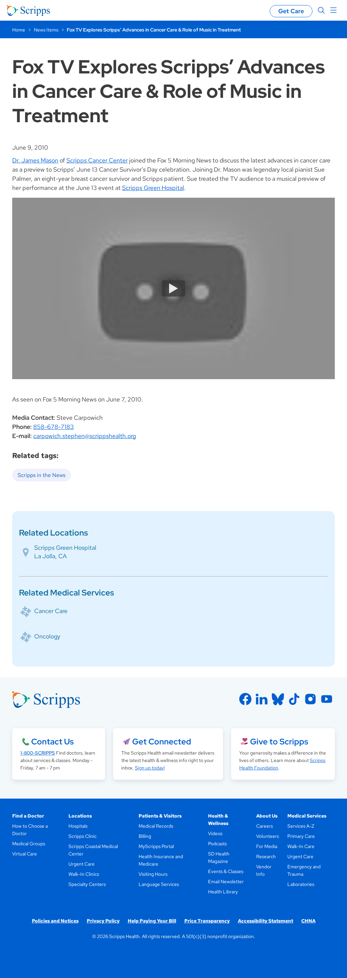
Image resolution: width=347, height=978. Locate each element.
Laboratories (300, 884)
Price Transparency (207, 921)
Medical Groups (28, 844)
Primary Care (301, 836)
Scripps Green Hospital (153, 188)
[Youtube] (327, 699)
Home (18, 30)
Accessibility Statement (265, 921)
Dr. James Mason (35, 160)
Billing (145, 836)
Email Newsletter (226, 881)
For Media (266, 846)
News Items (46, 30)
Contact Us (52, 741)
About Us (267, 816)
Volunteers (267, 836)
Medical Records (156, 826)
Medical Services (306, 816)
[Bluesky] (278, 699)
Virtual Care (24, 854)
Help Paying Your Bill (152, 921)
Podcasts (217, 844)
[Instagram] (310, 699)
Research (266, 856)
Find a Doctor (28, 816)
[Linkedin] (261, 699)
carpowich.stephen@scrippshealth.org (84, 436)
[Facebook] (245, 699)
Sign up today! (150, 768)
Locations (80, 816)
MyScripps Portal (156, 846)
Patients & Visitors (160, 816)
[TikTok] (294, 699)
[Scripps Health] (28, 10)
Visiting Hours (153, 874)
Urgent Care (81, 864)
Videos (215, 833)
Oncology (47, 636)
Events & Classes (225, 871)
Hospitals (77, 826)
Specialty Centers (87, 884)
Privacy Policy (103, 921)
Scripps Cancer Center (97, 160)
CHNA (308, 921)
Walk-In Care (300, 846)
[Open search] (321, 10)
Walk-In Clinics (83, 874)
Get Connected (161, 741)
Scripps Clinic (82, 836)
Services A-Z (300, 826)
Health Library (223, 892)
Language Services (159, 884)
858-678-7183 (53, 427)
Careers (264, 826)
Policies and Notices (55, 921)
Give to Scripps (279, 741)
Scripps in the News (41, 475)
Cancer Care (50, 611)
